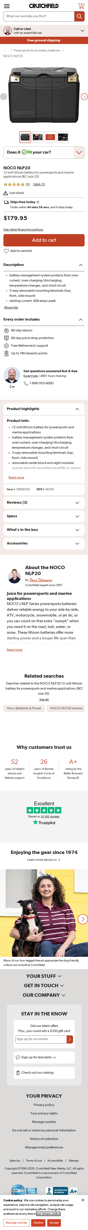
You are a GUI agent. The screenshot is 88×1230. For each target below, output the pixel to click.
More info (11, 308)
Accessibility (55, 1160)
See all (44, 699)
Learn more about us (42, 860)
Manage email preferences (44, 1147)
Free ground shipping (44, 40)
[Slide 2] (38, 137)
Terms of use (34, 1160)
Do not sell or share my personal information (44, 1130)
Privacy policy (44, 1105)
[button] (83, 919)
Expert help (30, 376)
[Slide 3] (50, 137)
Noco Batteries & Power (24, 708)
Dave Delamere (40, 579)
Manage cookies (44, 1122)
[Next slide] (84, 96)
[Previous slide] (3, 96)
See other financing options (23, 230)
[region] (44, 919)
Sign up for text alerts (37, 1057)
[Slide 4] (63, 137)
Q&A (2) (39, 184)
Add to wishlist (21, 251)
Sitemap (74, 1160)
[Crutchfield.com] (44, 6)
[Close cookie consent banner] (83, 1200)
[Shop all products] (6, 6)
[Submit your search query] (79, 16)
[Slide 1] (25, 137)
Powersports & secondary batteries (37, 50)
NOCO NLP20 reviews (66, 708)
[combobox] (44, 16)
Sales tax (14, 1160)
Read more (16, 477)
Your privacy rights (44, 1113)
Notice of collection (44, 1139)
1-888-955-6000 (41, 383)
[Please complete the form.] (70, 1039)
